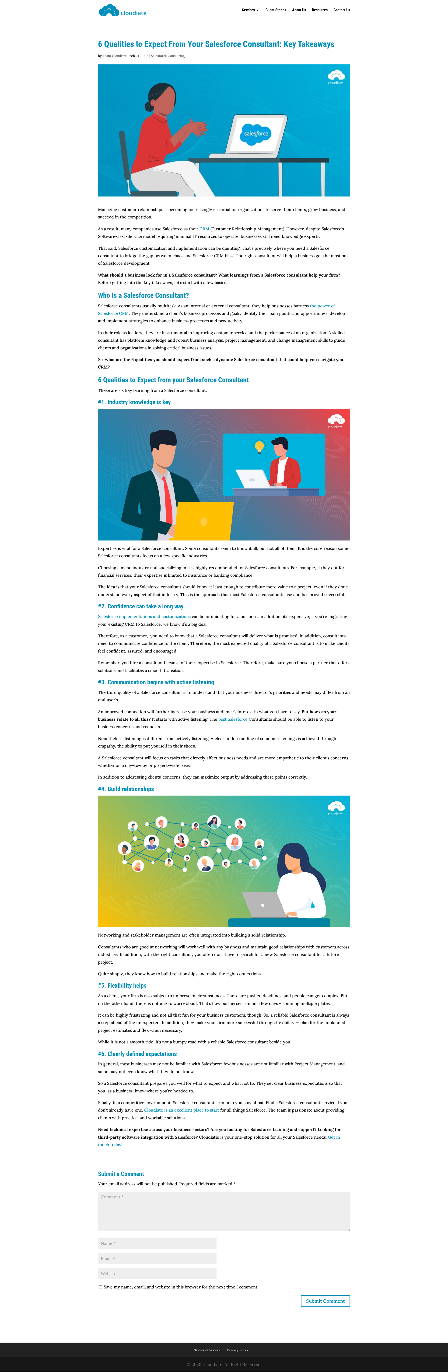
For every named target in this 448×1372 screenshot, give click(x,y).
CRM (204, 229)
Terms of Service (207, 1350)
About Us (299, 10)
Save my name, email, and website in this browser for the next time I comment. (181, 1287)
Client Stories (276, 10)
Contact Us (342, 10)
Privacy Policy (238, 1350)
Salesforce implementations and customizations (144, 616)
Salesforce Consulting (168, 56)
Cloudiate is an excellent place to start (181, 1110)
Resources (320, 10)
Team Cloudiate (115, 56)
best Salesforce (233, 719)
